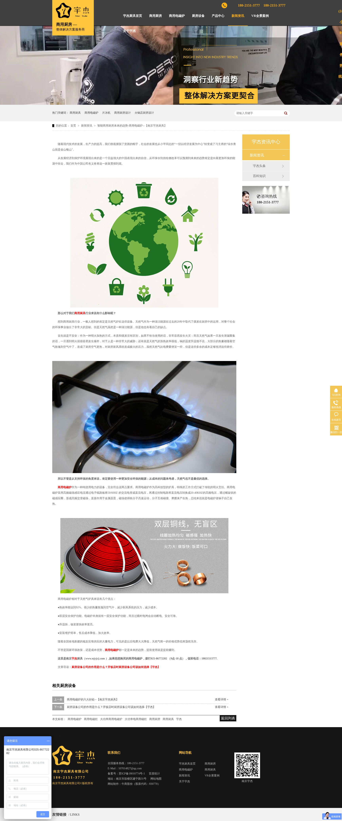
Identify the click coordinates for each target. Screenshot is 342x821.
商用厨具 (75, 112)
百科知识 (259, 176)
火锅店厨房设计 (144, 112)
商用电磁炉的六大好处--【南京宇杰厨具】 (93, 699)
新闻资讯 (238, 15)
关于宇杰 (129, 30)
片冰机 (106, 112)
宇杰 (74, 658)
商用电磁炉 (177, 15)
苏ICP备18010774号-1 (132, 773)
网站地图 (156, 778)
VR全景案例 (260, 15)
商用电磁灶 (91, 719)
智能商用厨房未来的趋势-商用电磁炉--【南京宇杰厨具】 (132, 125)
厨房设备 (198, 15)
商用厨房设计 (122, 112)
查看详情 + (221, 699)
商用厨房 (155, 15)
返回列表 (228, 718)
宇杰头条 (259, 166)
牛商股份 (127, 783)
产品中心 (218, 15)
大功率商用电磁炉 (111, 719)
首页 (73, 125)
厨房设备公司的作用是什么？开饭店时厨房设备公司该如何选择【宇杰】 (111, 707)
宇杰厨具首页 (132, 15)
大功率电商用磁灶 (136, 719)
